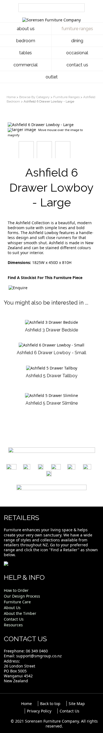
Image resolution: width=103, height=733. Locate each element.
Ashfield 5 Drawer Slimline (52, 403)
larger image (24, 129)
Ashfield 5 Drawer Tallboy (51, 375)
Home (11, 97)
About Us (26, 28)
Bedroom (25, 40)
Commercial (25, 64)
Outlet (52, 76)
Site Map (77, 703)
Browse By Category (34, 97)
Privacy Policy (39, 711)
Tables (25, 52)
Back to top (50, 703)
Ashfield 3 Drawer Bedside (51, 330)
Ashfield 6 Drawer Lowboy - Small (51, 352)
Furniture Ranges (66, 97)
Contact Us (69, 711)
